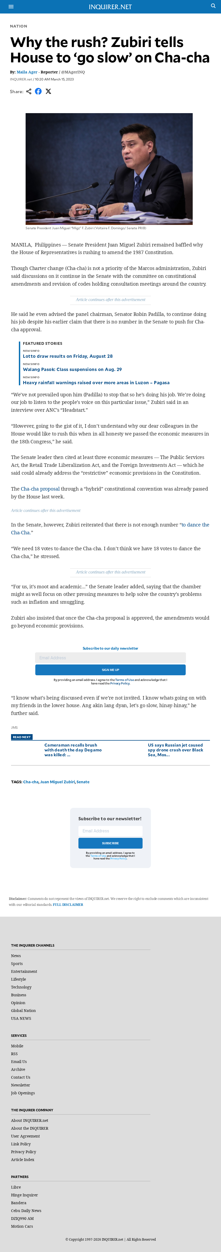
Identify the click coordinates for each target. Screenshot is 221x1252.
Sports (17, 963)
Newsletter (20, 1085)
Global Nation (23, 1010)
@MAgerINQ (73, 72)
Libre (16, 1187)
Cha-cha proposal (40, 488)
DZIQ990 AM (22, 1218)
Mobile (17, 1045)
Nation (18, 26)
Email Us (19, 1061)
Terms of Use (124, 680)
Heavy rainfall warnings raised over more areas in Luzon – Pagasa (96, 382)
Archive (18, 1069)
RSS (14, 1053)
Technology (21, 987)
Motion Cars (22, 1226)
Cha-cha (31, 781)
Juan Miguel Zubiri (57, 781)
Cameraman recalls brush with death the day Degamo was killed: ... (73, 749)
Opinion (18, 1002)
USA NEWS (21, 1018)
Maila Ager (27, 72)
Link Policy (21, 1143)
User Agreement (25, 1136)
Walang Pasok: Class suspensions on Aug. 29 (72, 369)
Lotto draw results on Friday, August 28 (68, 356)
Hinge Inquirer (24, 1194)
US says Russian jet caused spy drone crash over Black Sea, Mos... (175, 749)
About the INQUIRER (29, 1128)
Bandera (18, 1202)
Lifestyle (18, 979)
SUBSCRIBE (110, 843)
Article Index (22, 1159)
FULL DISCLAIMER (68, 904)
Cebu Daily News (26, 1210)
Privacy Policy (119, 683)
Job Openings (23, 1092)
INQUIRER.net (21, 79)
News (16, 955)
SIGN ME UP (110, 669)
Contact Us (20, 1077)
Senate (83, 781)
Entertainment (24, 971)
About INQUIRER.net (29, 1120)
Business (18, 994)
